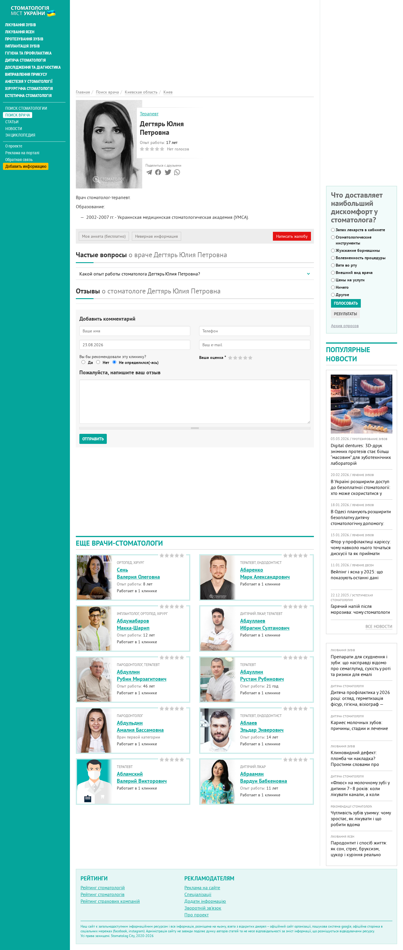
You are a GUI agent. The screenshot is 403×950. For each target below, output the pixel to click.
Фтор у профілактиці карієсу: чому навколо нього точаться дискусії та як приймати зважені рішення (361, 550)
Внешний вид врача (354, 272)
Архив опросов (345, 325)
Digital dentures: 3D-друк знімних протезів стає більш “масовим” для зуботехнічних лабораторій (361, 454)
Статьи (12, 121)
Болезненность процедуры (361, 257)
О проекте (13, 146)
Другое (342, 294)
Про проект (196, 915)
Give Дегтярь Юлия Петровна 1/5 (230, 357)
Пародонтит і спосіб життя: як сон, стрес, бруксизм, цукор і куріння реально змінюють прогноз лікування (360, 851)
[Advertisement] (195, 41)
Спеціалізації (197, 894)
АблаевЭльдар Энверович (262, 726)
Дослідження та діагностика (33, 67)
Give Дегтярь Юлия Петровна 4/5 (245, 357)
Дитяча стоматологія (25, 60)
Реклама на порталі (22, 152)
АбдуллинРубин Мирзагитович (141, 675)
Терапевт (149, 114)
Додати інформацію (205, 901)
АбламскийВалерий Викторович (142, 777)
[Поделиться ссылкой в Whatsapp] (177, 173)
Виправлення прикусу (26, 74)
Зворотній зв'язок (202, 908)
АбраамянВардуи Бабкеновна (263, 777)
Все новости (379, 626)
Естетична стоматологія (28, 95)
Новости (13, 128)
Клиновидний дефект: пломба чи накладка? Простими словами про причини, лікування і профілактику (355, 764)
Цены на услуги (350, 280)
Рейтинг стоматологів (102, 894)
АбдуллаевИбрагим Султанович (264, 624)
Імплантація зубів (22, 46)
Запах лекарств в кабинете (360, 229)
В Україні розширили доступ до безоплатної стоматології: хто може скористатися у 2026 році (360, 490)
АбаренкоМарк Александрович (265, 573)
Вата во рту (346, 265)
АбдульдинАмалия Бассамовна (140, 726)
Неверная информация (156, 236)
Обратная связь (19, 159)
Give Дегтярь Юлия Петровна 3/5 (240, 357)
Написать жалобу (292, 236)
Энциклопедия (20, 135)
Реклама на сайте (202, 887)
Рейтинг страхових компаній (110, 901)
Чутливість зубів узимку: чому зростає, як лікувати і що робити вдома (361, 818)
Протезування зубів (24, 39)
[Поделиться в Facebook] (158, 173)
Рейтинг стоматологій (103, 887)
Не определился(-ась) (139, 362)
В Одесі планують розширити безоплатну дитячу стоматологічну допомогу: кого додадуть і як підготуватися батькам (361, 523)
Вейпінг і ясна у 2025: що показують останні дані (357, 574)
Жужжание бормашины (358, 250)
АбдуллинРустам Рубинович (262, 675)
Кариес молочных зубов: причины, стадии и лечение (359, 725)
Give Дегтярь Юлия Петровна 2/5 (235, 357)
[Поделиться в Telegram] (149, 173)
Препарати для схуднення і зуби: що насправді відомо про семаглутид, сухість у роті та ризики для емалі (361, 665)
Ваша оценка (212, 357)
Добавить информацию (25, 166)
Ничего (342, 287)
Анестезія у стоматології (29, 81)
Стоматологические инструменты (353, 240)
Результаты (345, 313)
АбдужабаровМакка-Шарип (133, 624)
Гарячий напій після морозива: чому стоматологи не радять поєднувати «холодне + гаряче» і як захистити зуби (360, 618)
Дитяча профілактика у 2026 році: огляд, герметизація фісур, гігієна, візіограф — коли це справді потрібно (360, 701)
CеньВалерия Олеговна (138, 573)
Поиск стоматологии (26, 108)
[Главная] (36, 11)
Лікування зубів (20, 24)
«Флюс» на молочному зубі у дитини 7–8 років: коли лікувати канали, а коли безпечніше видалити (360, 791)
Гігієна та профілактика (28, 53)
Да (90, 362)
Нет (106, 362)
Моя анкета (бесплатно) (104, 236)
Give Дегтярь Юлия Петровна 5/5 (250, 357)
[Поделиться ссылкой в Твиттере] (167, 173)
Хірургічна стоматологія (29, 88)
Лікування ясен (19, 31)
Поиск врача (17, 115)
